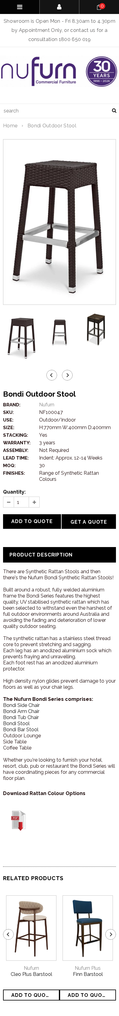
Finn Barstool (88, 974)
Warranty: (17, 443)
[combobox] (59, 110)
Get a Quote (88, 522)
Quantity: (14, 492)
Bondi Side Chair (21, 705)
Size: (8, 427)
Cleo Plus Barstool (31, 974)
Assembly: (15, 450)
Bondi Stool (16, 723)
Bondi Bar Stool (20, 729)
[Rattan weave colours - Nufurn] (18, 820)
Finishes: (14, 473)
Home (10, 126)
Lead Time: (16, 458)
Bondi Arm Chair (21, 711)
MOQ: (9, 465)
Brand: (11, 405)
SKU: (8, 412)
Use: (8, 420)
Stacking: (15, 435)
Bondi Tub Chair (21, 717)
